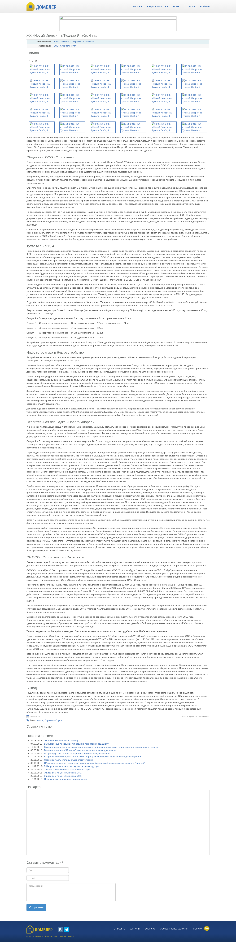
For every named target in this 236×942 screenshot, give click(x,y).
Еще (175, 6)
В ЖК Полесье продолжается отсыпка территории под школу (76, 743)
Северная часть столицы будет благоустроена (68, 760)
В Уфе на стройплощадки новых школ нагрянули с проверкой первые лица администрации (92, 756)
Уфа (191, 6)
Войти (204, 6)
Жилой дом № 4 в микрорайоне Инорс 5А (74, 42)
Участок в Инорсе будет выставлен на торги (67, 769)
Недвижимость (156, 6)
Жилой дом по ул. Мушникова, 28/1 (63, 772)
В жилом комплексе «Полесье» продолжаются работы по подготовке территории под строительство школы (101, 747)
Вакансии (150, 929)
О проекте (119, 929)
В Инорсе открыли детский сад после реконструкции (71, 766)
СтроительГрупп (53, 720)
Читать (136, 6)
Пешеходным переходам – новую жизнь (65, 779)
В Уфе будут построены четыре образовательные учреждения (77, 753)
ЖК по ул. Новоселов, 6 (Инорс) (61, 740)
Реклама (197, 929)
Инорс (40, 720)
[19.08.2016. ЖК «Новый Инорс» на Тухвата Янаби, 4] (42, 69)
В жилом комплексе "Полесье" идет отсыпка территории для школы (80, 750)
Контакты (135, 929)
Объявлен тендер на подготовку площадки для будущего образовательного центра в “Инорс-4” (94, 763)
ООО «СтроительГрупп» (65, 46)
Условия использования (174, 929)
